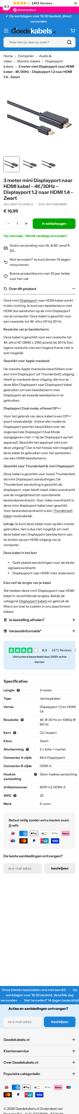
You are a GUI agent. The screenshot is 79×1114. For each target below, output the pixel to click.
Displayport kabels (33, 601)
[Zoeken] (69, 42)
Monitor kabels (28, 61)
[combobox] (39, 42)
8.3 (63, 990)
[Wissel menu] (6, 30)
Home (8, 56)
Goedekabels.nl (27, 1109)
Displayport (29, 300)
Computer (26, 56)
